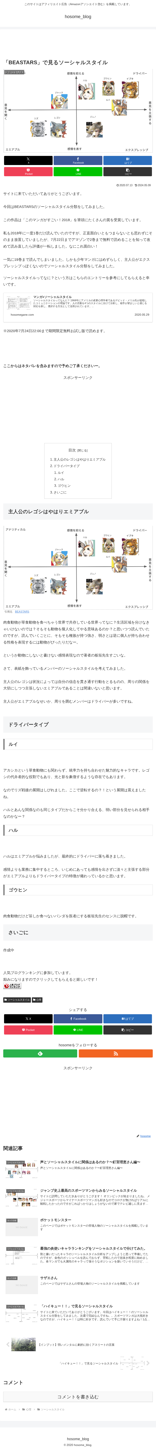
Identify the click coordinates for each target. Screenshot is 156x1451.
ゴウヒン (64, 485)
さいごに (60, 492)
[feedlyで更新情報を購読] (40, 1053)
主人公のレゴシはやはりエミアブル (80, 459)
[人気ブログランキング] (12, 988)
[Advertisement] (78, 45)
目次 (72, 450)
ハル (61, 479)
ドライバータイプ (67, 466)
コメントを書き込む (78, 1396)
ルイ (61, 472)
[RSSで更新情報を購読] (116, 1053)
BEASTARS (22, 611)
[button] (127, 171)
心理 (38, 999)
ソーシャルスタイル (19, 999)
